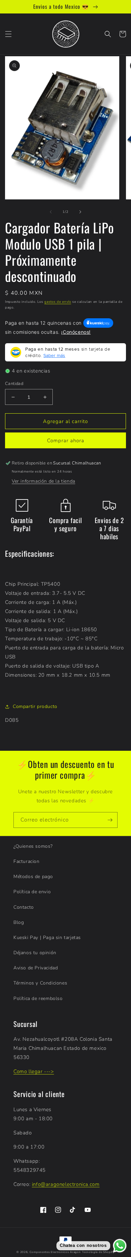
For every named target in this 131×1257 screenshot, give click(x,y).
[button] (8, 34)
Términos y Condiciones (40, 983)
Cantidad (14, 384)
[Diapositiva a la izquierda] (50, 211)
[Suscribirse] (109, 820)
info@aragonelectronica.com (66, 1184)
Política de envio (32, 892)
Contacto (23, 907)
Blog (18, 922)
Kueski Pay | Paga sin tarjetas (47, 937)
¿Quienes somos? (33, 846)
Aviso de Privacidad (35, 968)
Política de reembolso (38, 998)
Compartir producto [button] (35, 706)
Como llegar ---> (33, 1071)
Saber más (54, 355)
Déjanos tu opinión (34, 952)
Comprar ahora (65, 440)
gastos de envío (57, 301)
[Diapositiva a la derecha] (80, 211)
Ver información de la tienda (43, 481)
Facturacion (26, 861)
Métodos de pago (33, 876)
